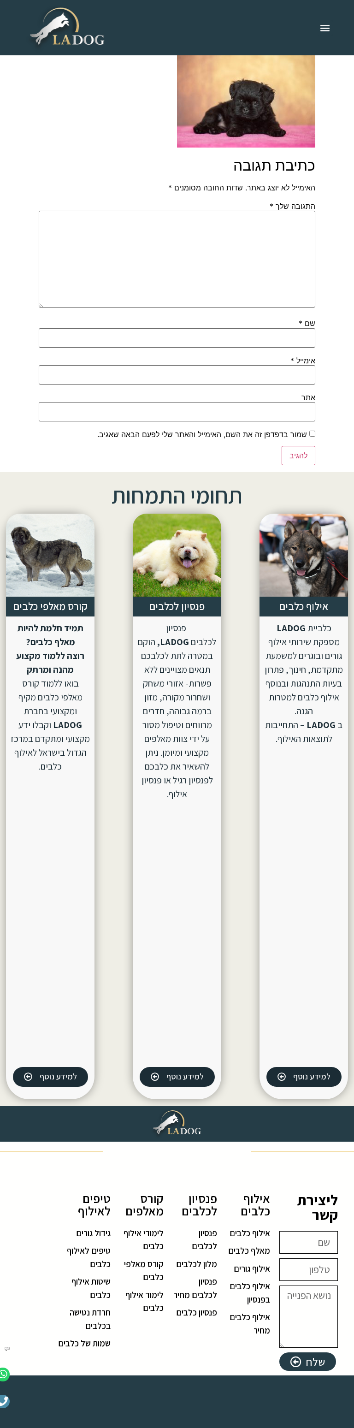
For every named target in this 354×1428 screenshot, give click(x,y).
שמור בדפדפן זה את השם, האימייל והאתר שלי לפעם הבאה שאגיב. (202, 434)
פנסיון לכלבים (177, 606)
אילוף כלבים (303, 606)
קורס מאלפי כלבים (50, 606)
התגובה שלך (292, 206)
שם (307, 323)
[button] (325, 28)
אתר (308, 397)
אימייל (302, 360)
